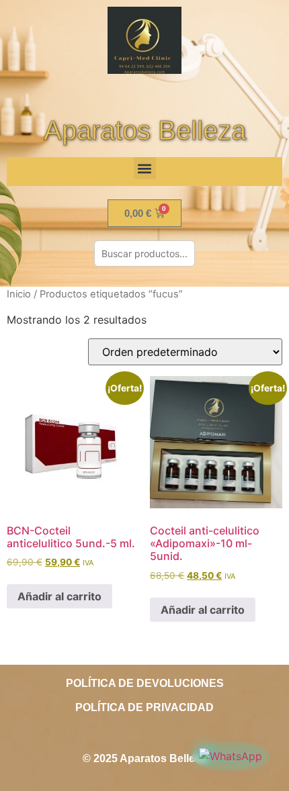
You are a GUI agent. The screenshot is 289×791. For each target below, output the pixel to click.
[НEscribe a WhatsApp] (230, 756)
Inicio (19, 294)
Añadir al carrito (59, 596)
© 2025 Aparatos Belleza (144, 758)
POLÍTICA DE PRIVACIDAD (144, 707)
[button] (145, 168)
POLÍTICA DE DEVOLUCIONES (145, 683)
